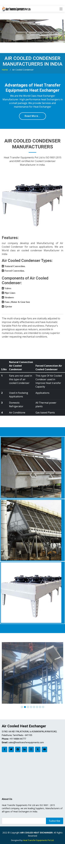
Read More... (32, 116)
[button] (22, 707)
